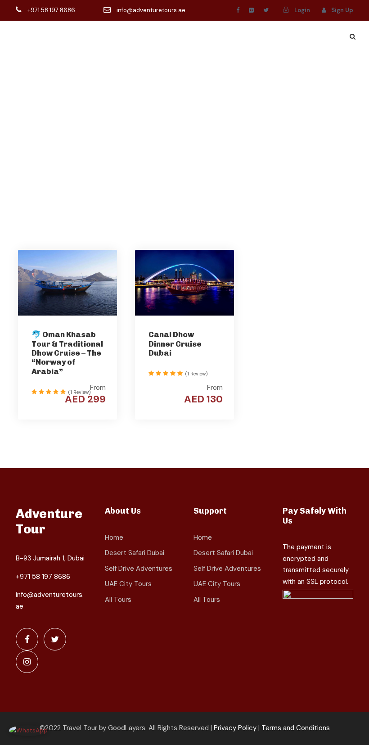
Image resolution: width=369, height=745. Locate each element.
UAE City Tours (128, 583)
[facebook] (237, 10)
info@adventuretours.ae (150, 10)
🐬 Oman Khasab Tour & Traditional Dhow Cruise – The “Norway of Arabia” (67, 353)
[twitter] (266, 10)
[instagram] (27, 661)
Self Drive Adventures (138, 568)
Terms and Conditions (295, 727)
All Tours (118, 599)
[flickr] (251, 10)
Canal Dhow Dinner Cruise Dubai (175, 343)
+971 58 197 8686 (51, 10)
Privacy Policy (235, 727)
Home (114, 537)
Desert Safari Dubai (134, 552)
